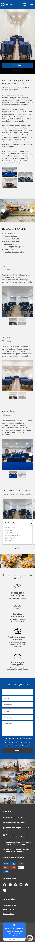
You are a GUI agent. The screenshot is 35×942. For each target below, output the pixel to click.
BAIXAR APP (24, 4)
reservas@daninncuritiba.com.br (17, 836)
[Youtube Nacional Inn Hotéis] (21, 884)
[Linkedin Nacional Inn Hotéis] (26, 884)
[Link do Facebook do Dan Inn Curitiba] (10, 884)
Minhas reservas (18, 70)
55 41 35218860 (14, 817)
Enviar (17, 750)
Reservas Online (8, 909)
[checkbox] (17, 742)
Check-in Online (8, 914)
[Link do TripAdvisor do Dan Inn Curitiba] (15, 884)
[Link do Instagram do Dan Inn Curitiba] (4, 884)
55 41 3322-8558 (15, 823)
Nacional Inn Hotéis (9, 905)
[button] (3, 211)
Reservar (17, 65)
